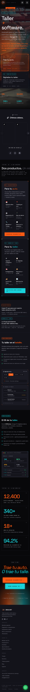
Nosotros (4, 658)
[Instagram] (2, 619)
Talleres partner (5, 661)
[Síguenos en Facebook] (19, 153)
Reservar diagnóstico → (14, 234)
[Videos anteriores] (1, 133)
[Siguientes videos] (28, 133)
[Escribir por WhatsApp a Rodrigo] (25, 687)
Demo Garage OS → (15, 586)
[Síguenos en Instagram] (15, 153)
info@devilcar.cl (5, 677)
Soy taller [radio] (19, 8)
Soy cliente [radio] (10, 8)
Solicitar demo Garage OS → (14, 290)
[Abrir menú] (27, 2)
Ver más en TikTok (14, 147)
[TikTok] (7, 619)
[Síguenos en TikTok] (10, 153)
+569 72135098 (5, 675)
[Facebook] (4, 619)
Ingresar (4, 666)
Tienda (3, 656)
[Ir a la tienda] (22, 2)
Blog (3, 664)
